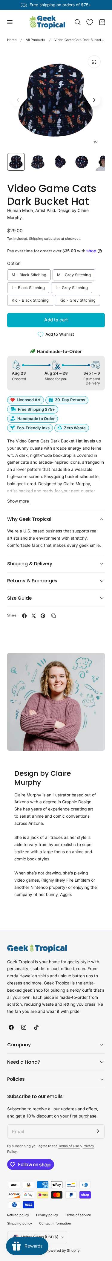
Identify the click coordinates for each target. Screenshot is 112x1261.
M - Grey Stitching (74, 273)
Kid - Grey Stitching (78, 299)
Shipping (36, 238)
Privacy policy (47, 1215)
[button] (9, 22)
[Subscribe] (97, 1131)
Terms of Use (69, 1146)
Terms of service (78, 1215)
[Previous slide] (17, 99)
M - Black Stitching (29, 273)
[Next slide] (94, 99)
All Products (35, 40)
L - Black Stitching (28, 286)
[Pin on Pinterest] (43, 616)
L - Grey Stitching (72, 286)
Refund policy (18, 1215)
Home (11, 40)
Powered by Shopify (63, 1250)
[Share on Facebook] (24, 616)
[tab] (16, 162)
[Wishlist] (89, 22)
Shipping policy (19, 1223)
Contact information (55, 1223)
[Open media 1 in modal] (94, 61)
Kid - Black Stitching (30, 299)
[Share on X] (33, 616)
